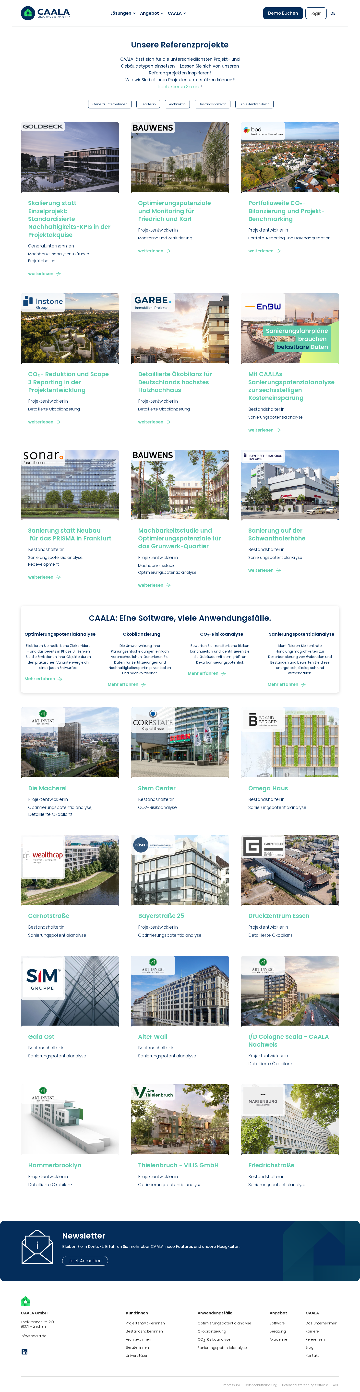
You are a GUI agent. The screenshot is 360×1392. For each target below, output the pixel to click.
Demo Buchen (283, 13)
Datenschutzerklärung (261, 1385)
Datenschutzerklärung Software (305, 1385)
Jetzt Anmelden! (85, 1261)
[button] (122, 13)
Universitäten (137, 1355)
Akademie (278, 1339)
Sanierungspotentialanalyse (222, 1347)
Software (277, 1323)
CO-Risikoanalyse (214, 1340)
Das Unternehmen (321, 1323)
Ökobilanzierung (212, 1331)
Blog (309, 1347)
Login (316, 13)
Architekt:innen (138, 1339)
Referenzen (315, 1339)
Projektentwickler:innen (145, 1323)
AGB (336, 1385)
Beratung (278, 1331)
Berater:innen (137, 1347)
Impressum (231, 1385)
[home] (45, 13)
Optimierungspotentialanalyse (224, 1323)
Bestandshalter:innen (144, 1331)
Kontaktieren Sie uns (179, 87)
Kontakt (312, 1355)
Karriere (312, 1331)
